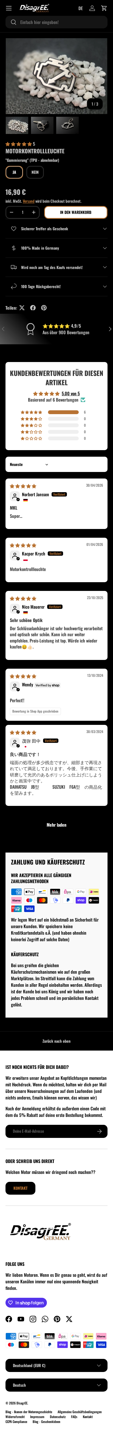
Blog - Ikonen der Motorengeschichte (28, 1411)
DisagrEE (21, 1403)
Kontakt (20, 1188)
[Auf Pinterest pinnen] (43, 307)
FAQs (74, 1416)
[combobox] (56, 22)
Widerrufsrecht (15, 1416)
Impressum (37, 1416)
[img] (23, 486)
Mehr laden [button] (56, 824)
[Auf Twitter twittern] (21, 307)
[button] (104, 8)
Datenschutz (58, 1416)
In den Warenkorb (75, 212)
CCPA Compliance (16, 1421)
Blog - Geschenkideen (46, 1421)
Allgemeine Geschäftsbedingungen (80, 1411)
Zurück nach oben (56, 1041)
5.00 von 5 (71, 393)
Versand (29, 201)
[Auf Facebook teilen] (32, 307)
